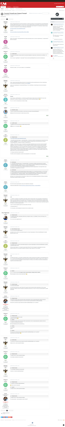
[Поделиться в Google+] (4, 417)
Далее (10, 410)
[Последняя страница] (12, 19)
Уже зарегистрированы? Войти (59, 3)
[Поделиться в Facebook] (3, 417)
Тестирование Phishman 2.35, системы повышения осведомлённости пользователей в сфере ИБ (58, 47)
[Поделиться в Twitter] (1, 417)
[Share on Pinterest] (11, 417)
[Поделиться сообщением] (48, 36)
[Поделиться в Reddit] (8, 417)
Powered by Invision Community (32, 425)
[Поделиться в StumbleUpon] (10, 417)
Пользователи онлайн (19, 8)
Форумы (2, 8)
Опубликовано (15, 21)
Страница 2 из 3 (16, 410)
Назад (3, 410)
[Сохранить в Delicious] (7, 417)
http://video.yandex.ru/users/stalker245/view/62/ (17, 28)
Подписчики (45, 13)
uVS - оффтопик (55, 55)
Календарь (6, 8)
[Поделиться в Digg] (5, 417)
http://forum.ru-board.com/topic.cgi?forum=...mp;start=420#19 (30, 185)
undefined (28, 83)
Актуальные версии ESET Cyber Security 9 (58, 41)
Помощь (17, 14)
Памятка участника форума (55, 18)
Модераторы (12, 8)
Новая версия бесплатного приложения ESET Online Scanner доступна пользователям (58, 32)
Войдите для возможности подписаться (36, 13)
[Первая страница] (1, 19)
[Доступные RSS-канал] (63, 420)
